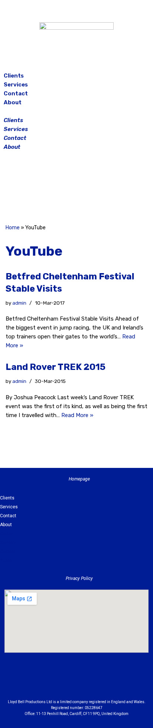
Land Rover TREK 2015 (55, 367)
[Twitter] (95, 188)
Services (16, 84)
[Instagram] (76, 188)
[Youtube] (117, 682)
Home (13, 227)
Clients (14, 75)
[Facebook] (58, 188)
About (13, 102)
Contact (16, 93)
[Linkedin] (97, 682)
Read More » (77, 415)
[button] (76, 111)
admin (19, 303)
